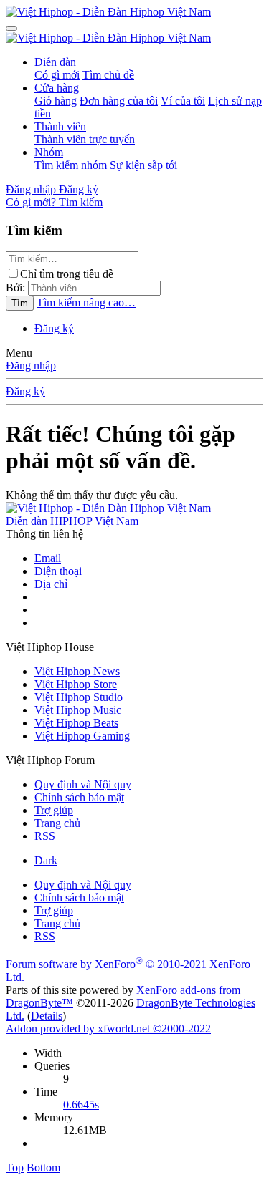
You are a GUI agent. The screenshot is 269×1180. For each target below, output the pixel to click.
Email (47, 558)
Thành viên (60, 126)
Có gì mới (57, 75)
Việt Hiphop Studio (78, 697)
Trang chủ (57, 823)
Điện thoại (58, 571)
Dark (45, 860)
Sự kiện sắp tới (143, 165)
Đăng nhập (31, 365)
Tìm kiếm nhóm (70, 165)
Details (46, 1016)
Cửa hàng (56, 88)
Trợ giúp (53, 810)
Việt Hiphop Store (75, 684)
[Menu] (11, 28)
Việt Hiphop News (77, 671)
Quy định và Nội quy (82, 784)
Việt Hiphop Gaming (82, 736)
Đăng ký (54, 328)
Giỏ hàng (55, 101)
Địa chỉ (50, 584)
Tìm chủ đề (108, 75)
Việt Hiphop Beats (76, 723)
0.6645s (81, 1104)
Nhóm (48, 152)
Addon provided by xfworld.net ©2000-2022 (108, 1028)
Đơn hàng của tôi (119, 101)
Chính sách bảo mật (79, 797)
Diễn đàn (55, 62)
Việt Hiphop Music (77, 710)
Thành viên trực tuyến (84, 139)
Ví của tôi (183, 101)
